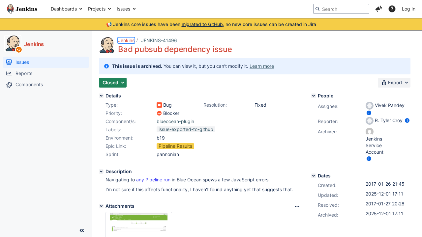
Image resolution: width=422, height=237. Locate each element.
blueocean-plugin (175, 121)
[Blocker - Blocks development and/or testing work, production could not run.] (159, 113)
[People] (313, 95)
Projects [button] (97, 9)
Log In (408, 9)
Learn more (262, 66)
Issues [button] (123, 9)
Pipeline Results (175, 146)
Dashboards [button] (64, 9)
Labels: (113, 129)
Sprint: (113, 154)
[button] (379, 9)
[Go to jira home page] (22, 8)
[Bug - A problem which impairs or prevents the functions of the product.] (159, 105)
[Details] (101, 95)
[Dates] (313, 175)
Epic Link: (116, 146)
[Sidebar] (82, 230)
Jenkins (126, 40)
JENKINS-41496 (159, 40)
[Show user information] (369, 113)
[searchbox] (341, 8)
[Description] (101, 171)
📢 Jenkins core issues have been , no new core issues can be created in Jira (211, 24)
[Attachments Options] (297, 206)
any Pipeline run (153, 179)
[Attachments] (101, 206)
